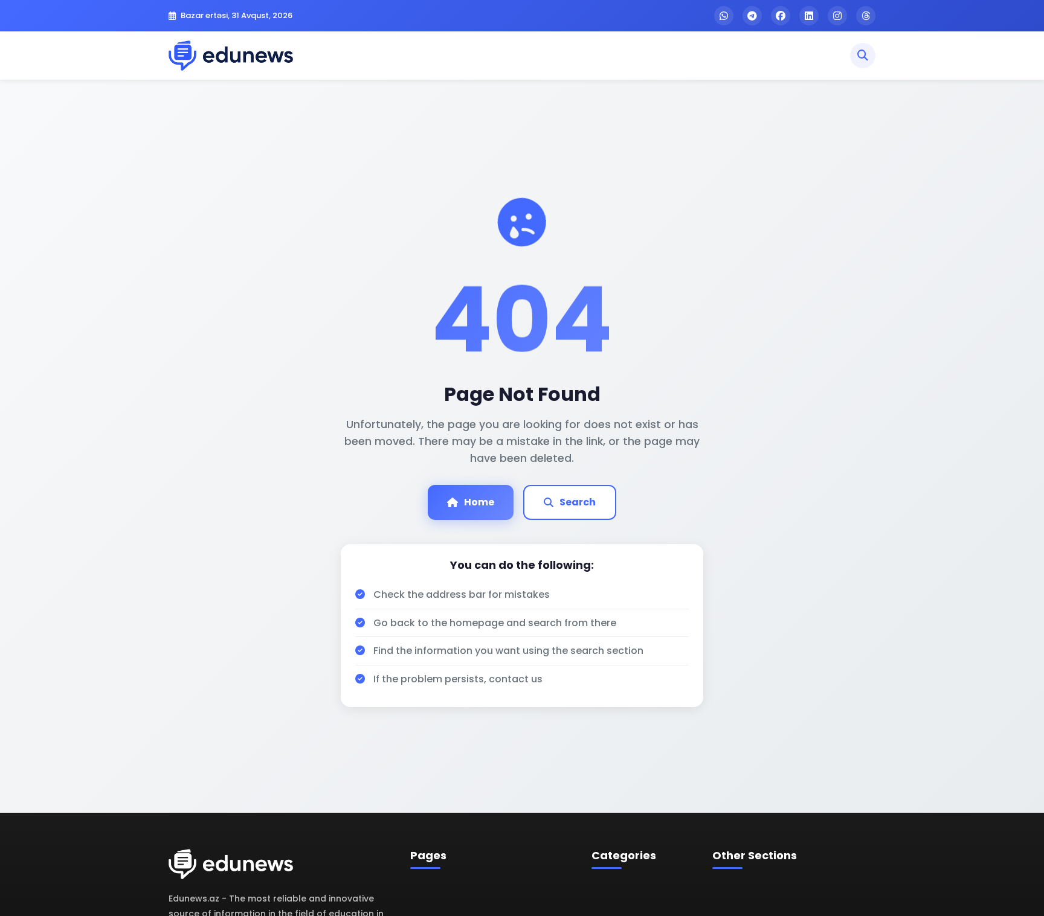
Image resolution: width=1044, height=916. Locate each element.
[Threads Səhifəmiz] (865, 15)
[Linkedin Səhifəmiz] (809, 15)
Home (479, 502)
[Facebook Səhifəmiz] (780, 15)
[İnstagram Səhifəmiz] (837, 15)
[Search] (862, 55)
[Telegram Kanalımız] (752, 15)
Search (577, 502)
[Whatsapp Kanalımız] (723, 15)
